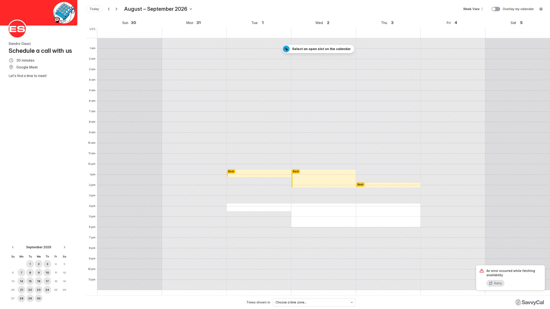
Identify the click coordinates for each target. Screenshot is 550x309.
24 (47, 289)
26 (64, 289)
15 (30, 281)
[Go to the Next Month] (64, 247)
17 (47, 281)
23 (39, 289)
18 (56, 281)
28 (21, 298)
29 (30, 298)
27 (13, 298)
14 (21, 281)
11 (56, 272)
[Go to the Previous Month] (13, 247)
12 (64, 272)
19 (64, 281)
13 (13, 281)
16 (38, 281)
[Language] (541, 9)
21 (21, 289)
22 (30, 289)
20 (13, 289)
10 (47, 272)
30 (39, 298)
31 (198, 22)
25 (56, 289)
